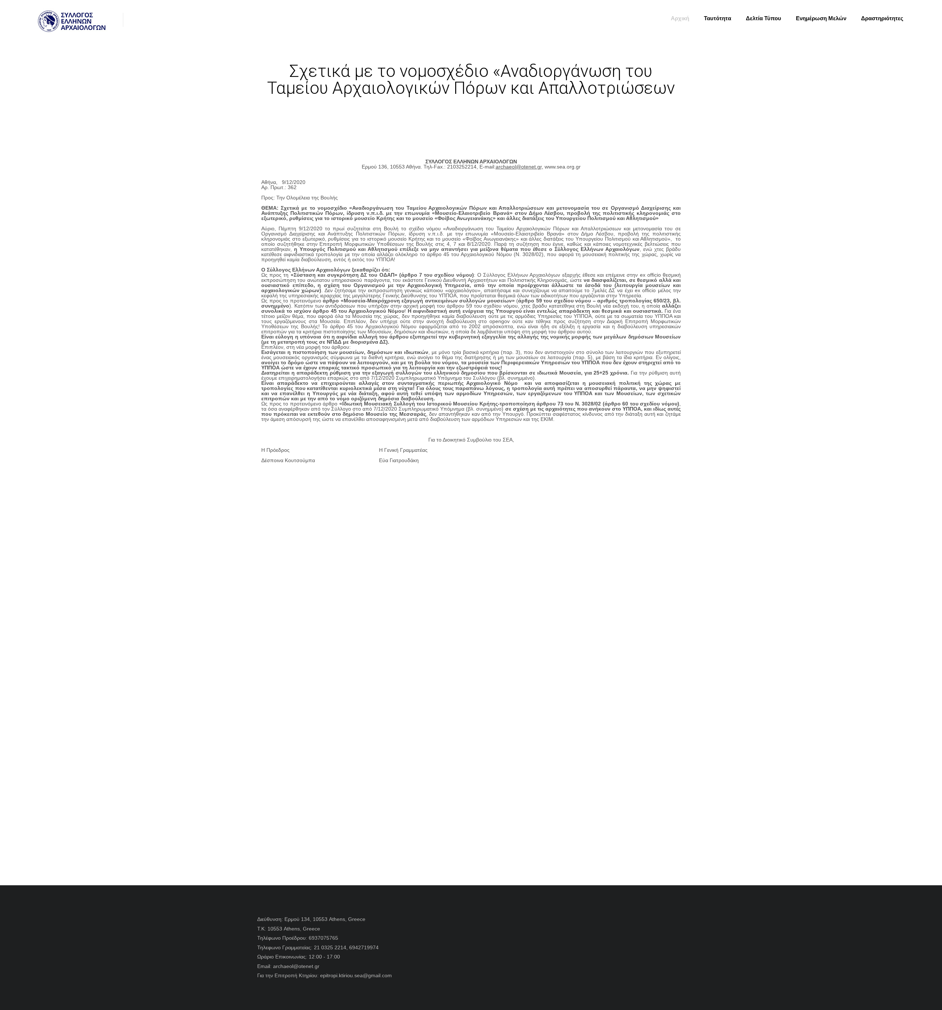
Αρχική (680, 18)
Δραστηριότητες (882, 18)
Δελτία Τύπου (763, 18)
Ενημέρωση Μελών (821, 18)
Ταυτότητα (717, 18)
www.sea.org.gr (563, 167)
